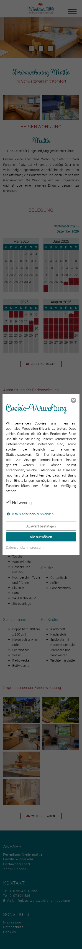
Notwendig (22, 503)
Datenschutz (15, 547)
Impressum (35, 547)
